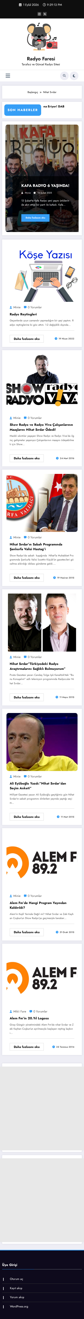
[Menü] (8, 75)
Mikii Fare (19, 1011)
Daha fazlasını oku (35, 217)
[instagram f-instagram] (39, 14)
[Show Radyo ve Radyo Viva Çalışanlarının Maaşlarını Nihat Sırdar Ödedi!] (42, 383)
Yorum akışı (17, 1297)
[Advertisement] (42, 1108)
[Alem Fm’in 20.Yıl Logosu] (42, 977)
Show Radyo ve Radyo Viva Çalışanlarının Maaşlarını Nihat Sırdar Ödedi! (41, 427)
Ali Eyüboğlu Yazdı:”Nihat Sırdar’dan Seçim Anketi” (38, 786)
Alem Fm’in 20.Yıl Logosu (29, 1018)
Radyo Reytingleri (23, 314)
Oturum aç (16, 1279)
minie (28, 192)
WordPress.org (19, 1306)
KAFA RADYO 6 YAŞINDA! (45, 185)
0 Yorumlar (35, 307)
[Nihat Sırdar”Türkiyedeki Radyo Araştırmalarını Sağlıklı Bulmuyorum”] (42, 622)
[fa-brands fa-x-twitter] (45, 14)
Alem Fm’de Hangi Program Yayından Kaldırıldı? (38, 905)
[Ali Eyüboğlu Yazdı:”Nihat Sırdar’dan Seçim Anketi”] (42, 742)
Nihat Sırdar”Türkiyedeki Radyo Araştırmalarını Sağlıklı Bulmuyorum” (37, 666)
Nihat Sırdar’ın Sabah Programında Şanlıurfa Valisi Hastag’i (36, 547)
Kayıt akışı (16, 1288)
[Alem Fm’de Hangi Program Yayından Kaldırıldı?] (42, 861)
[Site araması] (64, 76)
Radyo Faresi (41, 58)
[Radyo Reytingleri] (42, 273)
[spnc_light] (74, 76)
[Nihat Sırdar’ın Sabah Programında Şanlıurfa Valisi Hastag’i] (42, 503)
